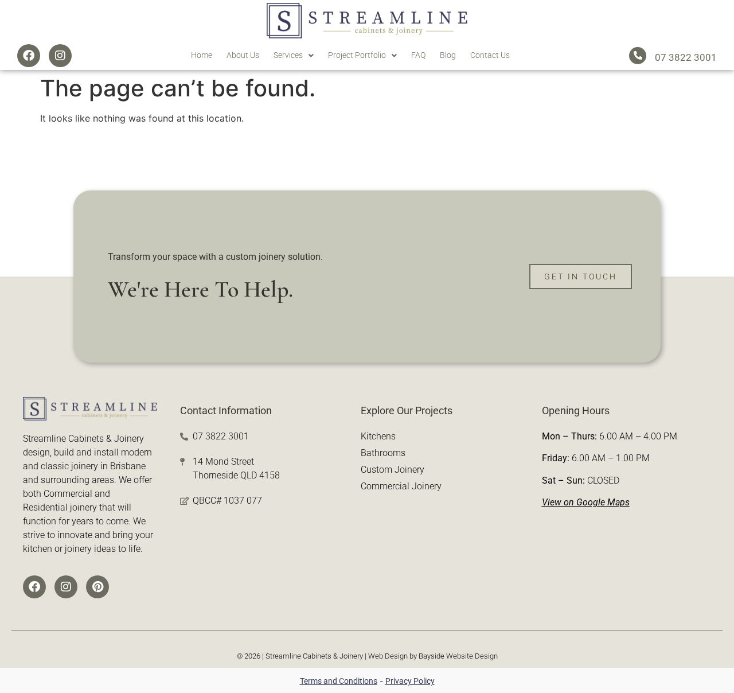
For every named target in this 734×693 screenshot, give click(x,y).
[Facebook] (28, 55)
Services (288, 55)
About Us (243, 55)
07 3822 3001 (686, 57)
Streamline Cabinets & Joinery (314, 656)
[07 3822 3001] (637, 55)
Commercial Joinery (401, 486)
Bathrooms (383, 452)
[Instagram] (60, 55)
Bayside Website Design (458, 656)
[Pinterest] (97, 586)
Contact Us (490, 55)
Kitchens (378, 436)
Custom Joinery (392, 469)
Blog (448, 55)
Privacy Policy (410, 681)
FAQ (418, 55)
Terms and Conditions (338, 681)
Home (201, 55)
